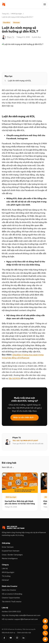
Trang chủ (5, 14)
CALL (45, 633)
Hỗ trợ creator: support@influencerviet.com (20, 619)
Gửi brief (5, 580)
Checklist (6, 22)
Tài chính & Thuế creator (12, 601)
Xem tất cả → (8, 467)
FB (4, 637)
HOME (45, 621)
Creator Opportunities (11, 598)
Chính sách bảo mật (24, 632)
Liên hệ (5, 568)
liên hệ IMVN (14, 378)
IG (17, 637)
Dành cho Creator (9, 590)
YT (10, 637)
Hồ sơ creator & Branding (12, 594)
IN (23, 637)
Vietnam (16, 22)
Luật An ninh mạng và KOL (19, 80)
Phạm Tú (10, 37)
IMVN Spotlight (16, 14)
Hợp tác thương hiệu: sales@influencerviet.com (21, 615)
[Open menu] (44, 4)
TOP (45, 627)
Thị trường (6, 576)
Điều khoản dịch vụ (8, 632)
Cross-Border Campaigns (12, 555)
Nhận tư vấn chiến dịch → (24, 417)
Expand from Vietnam (10, 551)
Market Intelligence (10, 558)
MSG (45, 639)
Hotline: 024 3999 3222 (11, 611)
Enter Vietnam (8, 547)
